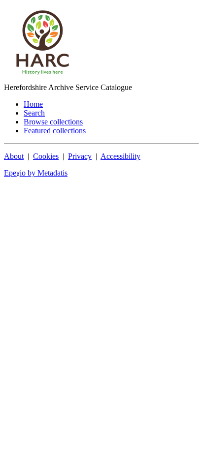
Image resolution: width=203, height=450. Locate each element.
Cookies (46, 156)
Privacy (80, 156)
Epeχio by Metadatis (36, 173)
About (14, 156)
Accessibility (120, 156)
